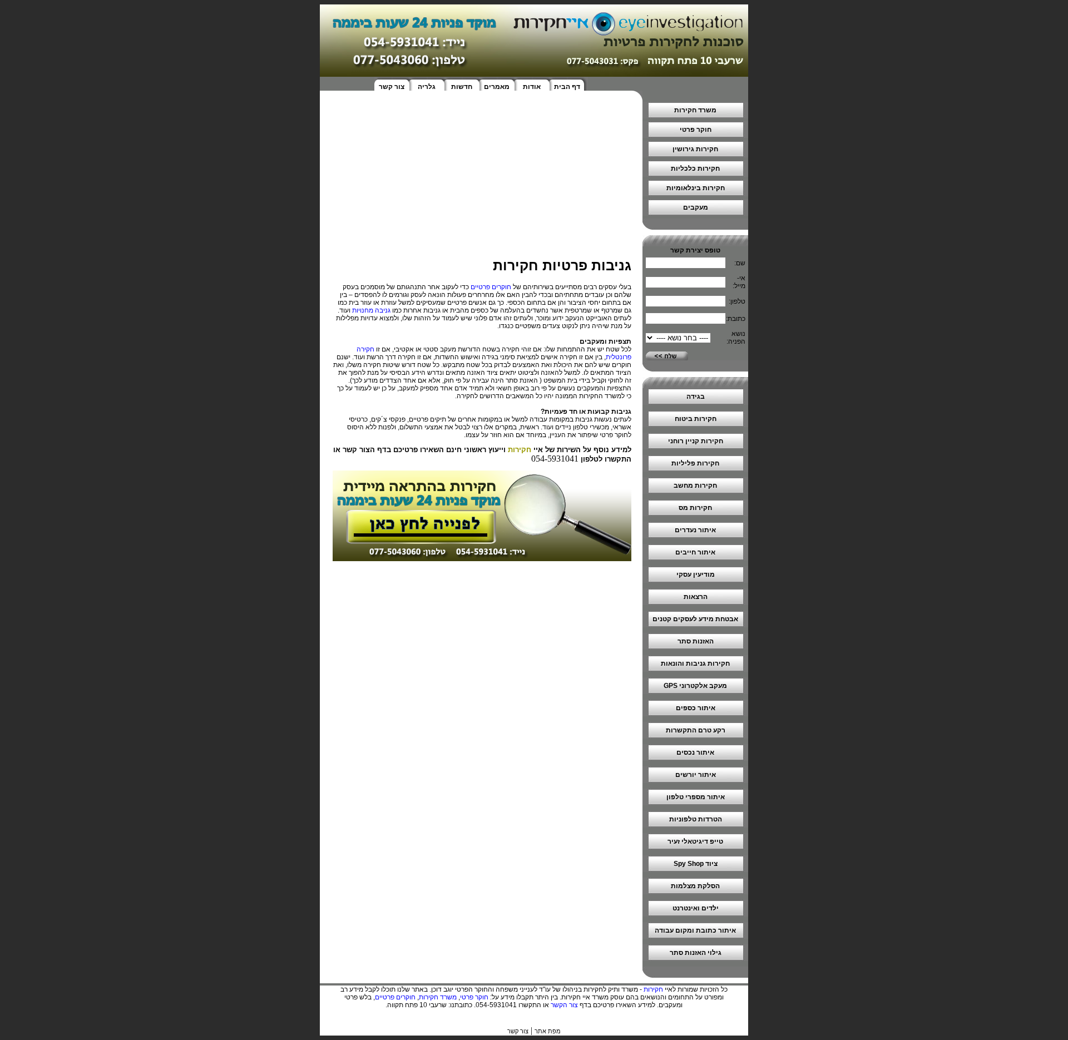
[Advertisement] (481, 179)
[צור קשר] (482, 558)
